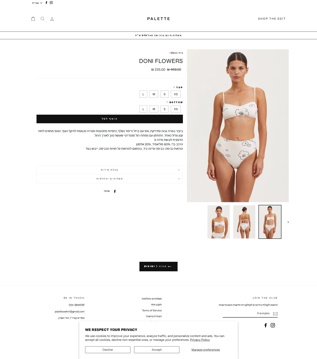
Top (179, 87)
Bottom (176, 102)
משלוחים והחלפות (109, 178)
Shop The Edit (272, 18)
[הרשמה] (275, 313)
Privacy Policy (200, 340)
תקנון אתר (156, 304)
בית (181, 52)
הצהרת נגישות (154, 316)
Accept (157, 349)
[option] (158, 35)
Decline (108, 349)
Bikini (174, 52)
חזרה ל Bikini (156, 266)
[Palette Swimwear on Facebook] (265, 325)
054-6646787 (77, 305)
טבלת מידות (110, 169)
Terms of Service (152, 310)
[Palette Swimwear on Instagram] (273, 325)
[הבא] (286, 222)
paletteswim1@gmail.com (70, 311)
